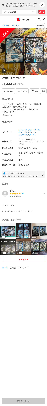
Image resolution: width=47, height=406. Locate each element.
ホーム (4, 267)
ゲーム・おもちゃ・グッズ (29, 129)
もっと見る (23, 259)
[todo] (43, 19)
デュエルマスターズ (26, 134)
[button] (39, 19)
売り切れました (23, 401)
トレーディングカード (27, 132)
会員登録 (5, 25)
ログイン (15, 25)
